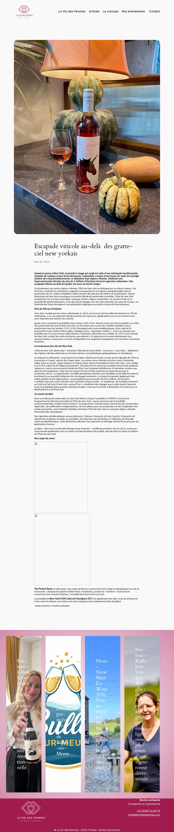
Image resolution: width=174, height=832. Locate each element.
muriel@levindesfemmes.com (144, 814)
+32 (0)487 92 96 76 (148, 810)
